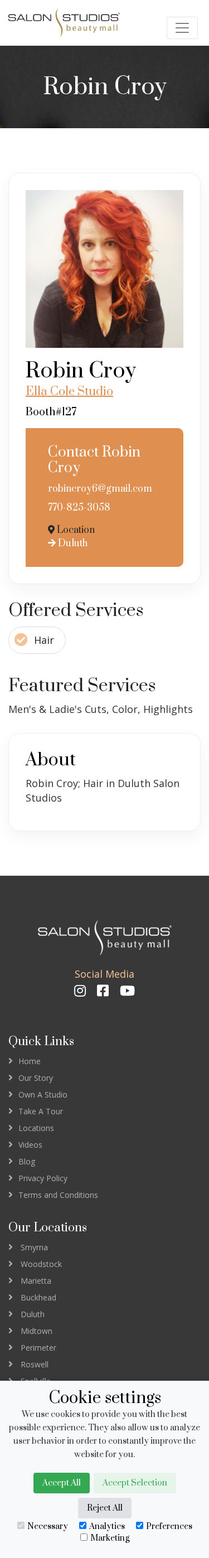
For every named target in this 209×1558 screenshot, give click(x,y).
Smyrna (34, 1247)
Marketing (109, 1538)
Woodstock (41, 1264)
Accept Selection (135, 1483)
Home (29, 1061)
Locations (36, 1128)
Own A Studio (42, 1094)
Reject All (105, 1508)
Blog (26, 1161)
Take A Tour (40, 1111)
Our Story (35, 1077)
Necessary (47, 1526)
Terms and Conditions (58, 1195)
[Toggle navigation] (182, 28)
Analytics (107, 1526)
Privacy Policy (42, 1178)
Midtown (36, 1331)
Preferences (169, 1526)
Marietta (36, 1280)
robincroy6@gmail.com (100, 489)
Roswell (34, 1364)
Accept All (61, 1483)
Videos (30, 1144)
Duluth (72, 543)
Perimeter (38, 1347)
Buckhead (38, 1297)
